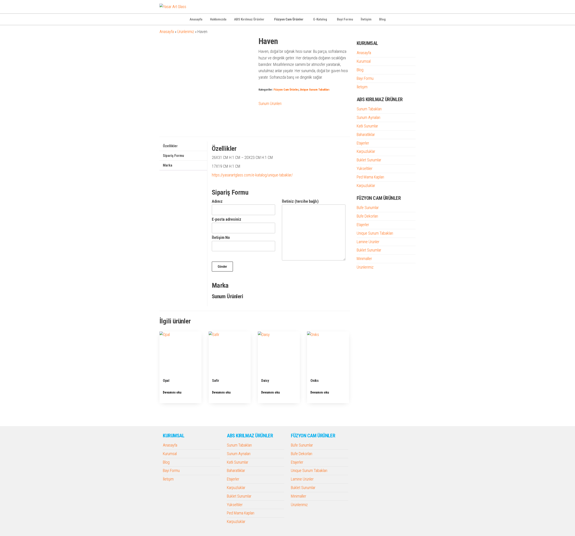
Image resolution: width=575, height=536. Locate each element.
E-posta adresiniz (226, 219)
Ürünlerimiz (185, 31)
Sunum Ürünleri (270, 103)
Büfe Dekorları (367, 216)
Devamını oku (172, 392)
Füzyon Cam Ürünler (288, 19)
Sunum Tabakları (369, 109)
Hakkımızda (218, 19)
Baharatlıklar (366, 134)
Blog (382, 19)
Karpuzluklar (366, 151)
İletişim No (221, 237)
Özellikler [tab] (170, 146)
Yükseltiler (364, 168)
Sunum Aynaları (368, 117)
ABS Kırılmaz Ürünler (249, 19)
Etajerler (363, 143)
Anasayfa (196, 19)
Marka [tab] (167, 165)
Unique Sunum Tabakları (315, 89)
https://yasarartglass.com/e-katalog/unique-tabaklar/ (252, 175)
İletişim (366, 19)
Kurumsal (364, 61)
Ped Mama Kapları (370, 177)
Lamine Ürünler (368, 241)
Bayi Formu (345, 19)
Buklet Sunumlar (369, 160)
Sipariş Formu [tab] (173, 155)
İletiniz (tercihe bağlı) (300, 201)
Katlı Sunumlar (367, 126)
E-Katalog (320, 19)
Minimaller (364, 258)
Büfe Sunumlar (368, 207)
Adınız (217, 201)
